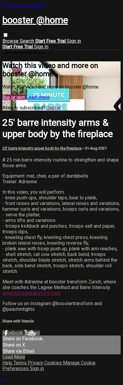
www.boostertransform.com (31, 293)
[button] (5, 35)
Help (7, 363)
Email (34, 333)
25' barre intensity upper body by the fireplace (42, 148)
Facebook (13, 333)
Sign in (74, 41)
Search (27, 41)
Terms (20, 363)
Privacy (36, 363)
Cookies (53, 363)
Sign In (41, 46)
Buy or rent (14, 97)
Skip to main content (23, 5)
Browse (11, 41)
